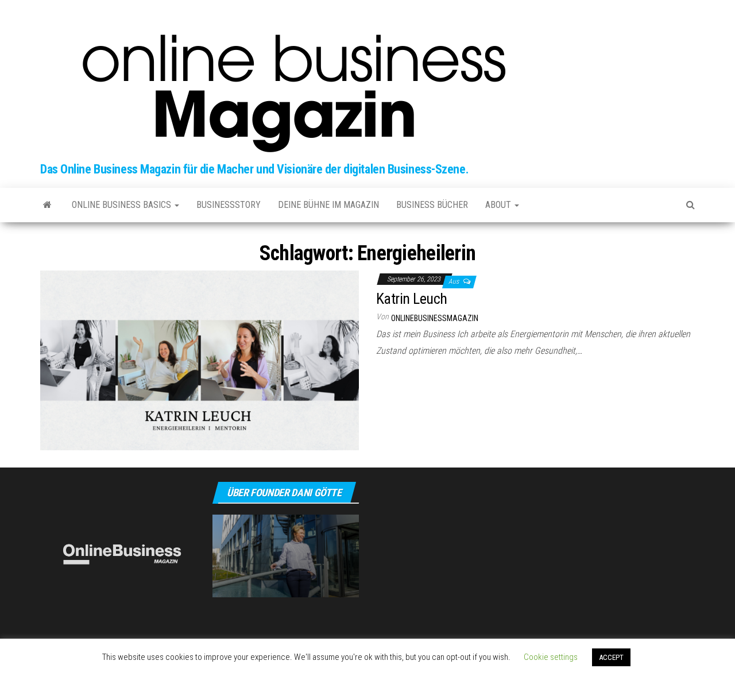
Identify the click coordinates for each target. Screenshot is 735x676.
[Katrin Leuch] (199, 359)
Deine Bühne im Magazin (328, 204)
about (499, 204)
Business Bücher (432, 204)
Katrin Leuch (411, 298)
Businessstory (228, 204)
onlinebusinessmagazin (434, 318)
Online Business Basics (122, 204)
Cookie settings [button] (551, 657)
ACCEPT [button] (611, 657)
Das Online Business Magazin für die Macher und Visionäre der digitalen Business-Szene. (254, 169)
